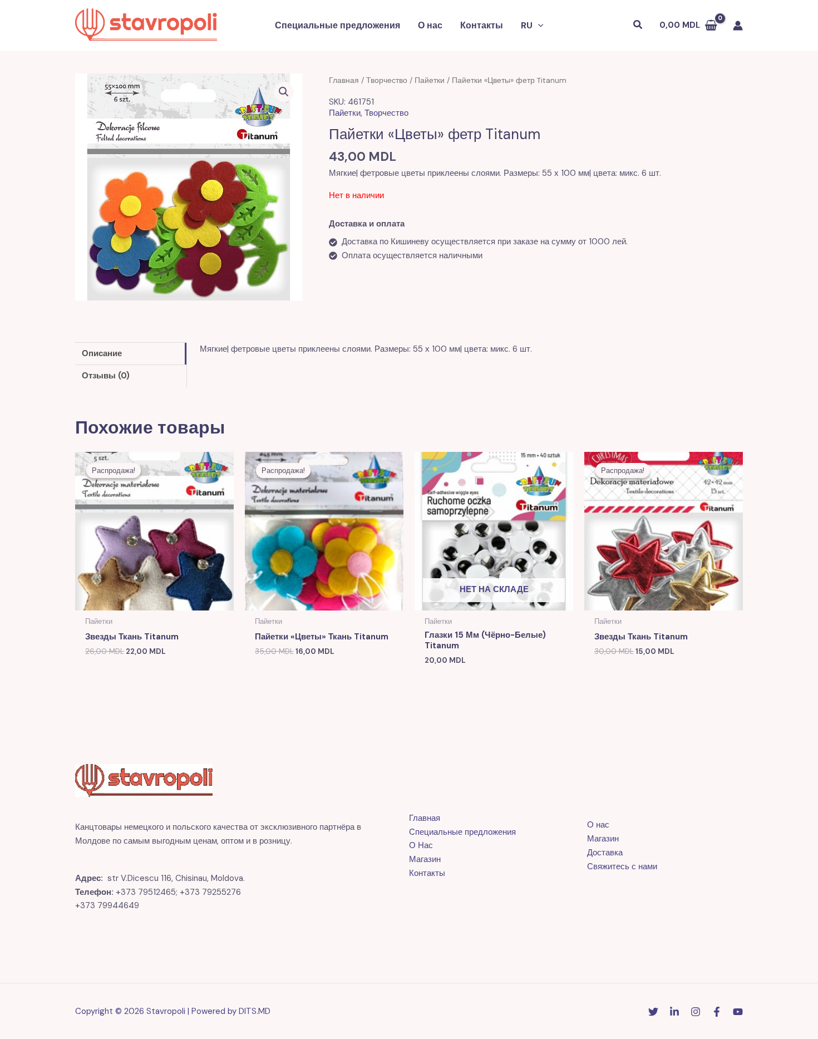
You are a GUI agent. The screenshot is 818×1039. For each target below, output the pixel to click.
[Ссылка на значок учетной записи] (738, 26)
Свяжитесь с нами (622, 866)
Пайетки (430, 80)
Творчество (386, 80)
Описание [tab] (102, 353)
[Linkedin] (674, 1012)
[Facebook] (717, 1012)
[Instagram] (696, 1012)
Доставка (605, 852)
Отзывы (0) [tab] (106, 375)
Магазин (425, 859)
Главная (344, 80)
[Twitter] (653, 1012)
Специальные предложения (337, 25)
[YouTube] (738, 1012)
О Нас (421, 845)
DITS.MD (254, 1011)
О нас (430, 25)
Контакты (481, 25)
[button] (538, 25)
